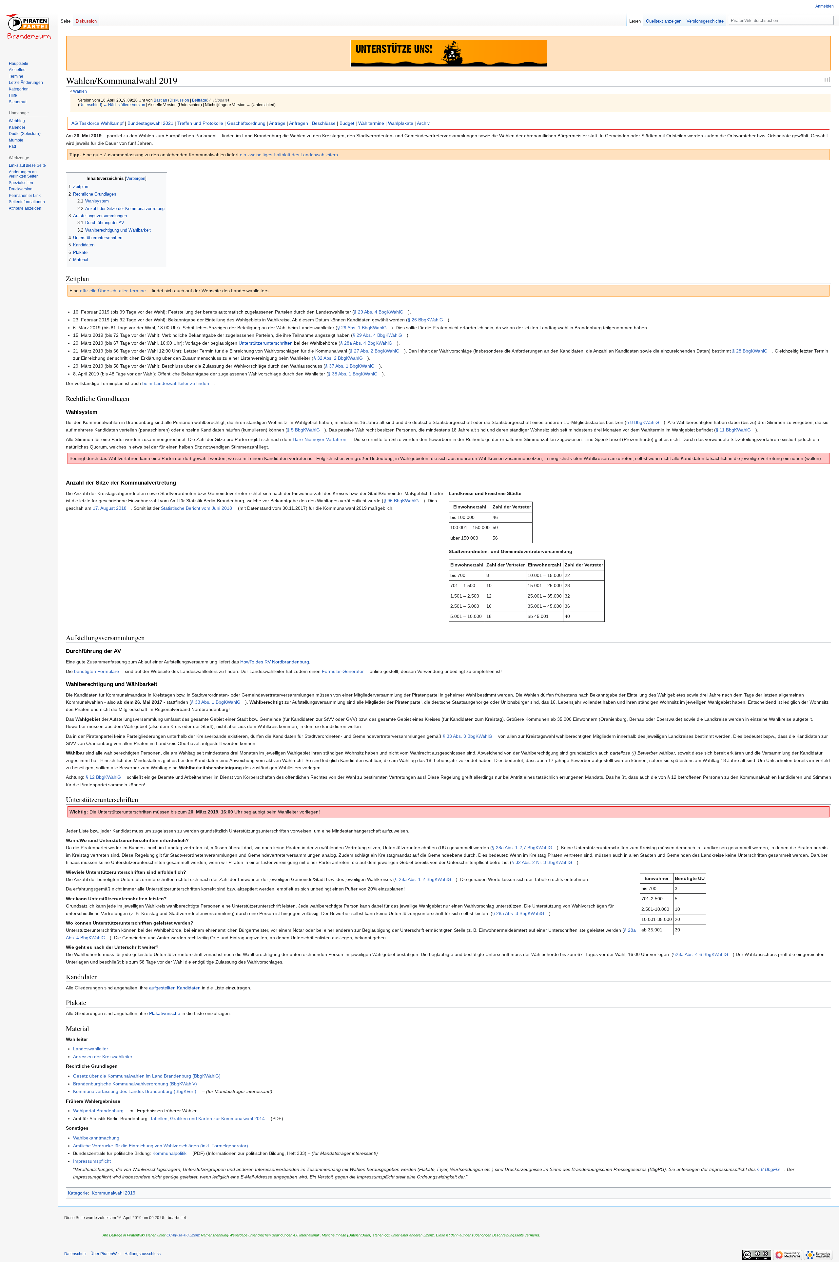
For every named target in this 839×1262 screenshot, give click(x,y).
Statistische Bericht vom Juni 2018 (196, 508)
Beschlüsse (324, 123)
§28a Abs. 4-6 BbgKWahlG (700, 954)
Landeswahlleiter (90, 1048)
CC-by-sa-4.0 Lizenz (183, 1235)
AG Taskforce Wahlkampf (97, 123)
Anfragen (298, 123)
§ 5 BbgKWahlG (303, 429)
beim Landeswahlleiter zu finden (175, 383)
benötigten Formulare (96, 671)
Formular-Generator (343, 671)
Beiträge (199, 100)
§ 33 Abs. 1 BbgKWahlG (216, 702)
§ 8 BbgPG (768, 1169)
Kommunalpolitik (169, 1153)
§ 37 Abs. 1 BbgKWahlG (350, 366)
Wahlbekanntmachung (96, 1137)
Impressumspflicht (92, 1161)
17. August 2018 (110, 508)
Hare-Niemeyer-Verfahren (319, 439)
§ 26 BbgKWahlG (425, 319)
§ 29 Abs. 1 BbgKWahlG (362, 327)
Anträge (277, 123)
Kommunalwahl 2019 (113, 1192)
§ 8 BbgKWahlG (642, 422)
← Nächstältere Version (124, 105)
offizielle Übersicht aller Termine (113, 290)
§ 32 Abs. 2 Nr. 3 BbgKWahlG (542, 862)
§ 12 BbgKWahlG (103, 777)
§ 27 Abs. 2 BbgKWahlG (375, 351)
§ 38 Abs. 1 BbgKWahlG (353, 373)
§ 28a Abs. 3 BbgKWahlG (518, 913)
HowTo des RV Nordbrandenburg (274, 661)
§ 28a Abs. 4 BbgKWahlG (366, 343)
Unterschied (90, 105)
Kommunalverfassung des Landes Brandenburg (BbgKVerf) (134, 1091)
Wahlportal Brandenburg (98, 1110)
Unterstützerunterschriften (266, 343)
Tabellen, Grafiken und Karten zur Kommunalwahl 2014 (207, 1118)
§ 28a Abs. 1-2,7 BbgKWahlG (522, 847)
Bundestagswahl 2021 (150, 123)
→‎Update (219, 100)
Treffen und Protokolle (200, 123)
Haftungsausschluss (143, 1254)
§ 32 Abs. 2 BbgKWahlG (338, 358)
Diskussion (179, 100)
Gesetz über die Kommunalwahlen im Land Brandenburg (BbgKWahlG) (147, 1076)
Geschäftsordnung (246, 123)
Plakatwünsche (164, 1013)
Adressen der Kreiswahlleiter (102, 1056)
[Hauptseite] (29, 26)
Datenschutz (75, 1254)
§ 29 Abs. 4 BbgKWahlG (378, 312)
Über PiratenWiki (105, 1254)
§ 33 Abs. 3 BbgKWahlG (467, 736)
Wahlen (80, 91)
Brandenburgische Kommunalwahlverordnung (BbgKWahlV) (135, 1083)
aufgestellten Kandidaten (175, 987)
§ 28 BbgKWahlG (750, 351)
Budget (347, 123)
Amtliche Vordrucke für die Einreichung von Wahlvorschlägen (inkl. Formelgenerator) (160, 1145)
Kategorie (78, 1192)
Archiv (423, 123)
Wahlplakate (400, 123)
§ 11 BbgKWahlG (733, 429)
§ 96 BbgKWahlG (401, 500)
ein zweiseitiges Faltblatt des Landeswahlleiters (289, 154)
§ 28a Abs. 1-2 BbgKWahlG (423, 879)
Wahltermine (371, 123)
